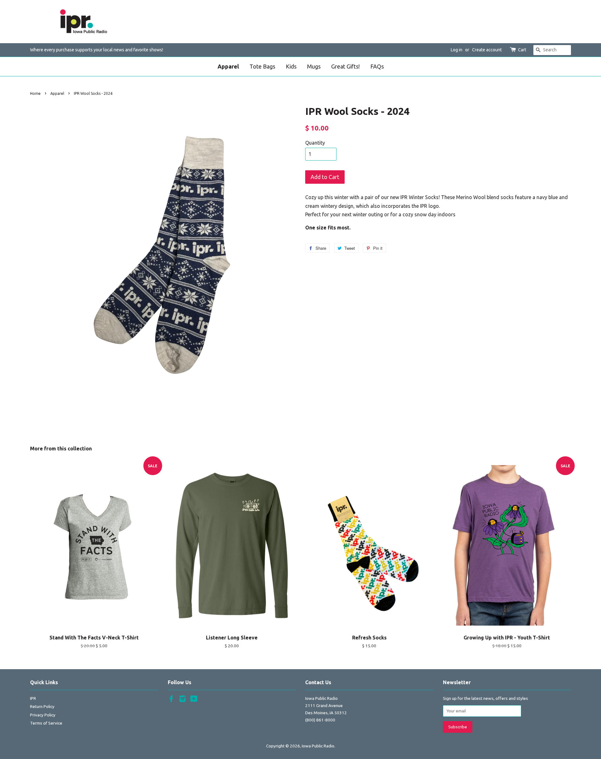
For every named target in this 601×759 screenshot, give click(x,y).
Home (35, 93)
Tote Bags (262, 66)
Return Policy (42, 706)
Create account (487, 49)
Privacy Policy (42, 714)
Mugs (314, 66)
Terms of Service (46, 723)
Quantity (315, 143)
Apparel (228, 66)
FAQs (377, 66)
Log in (456, 49)
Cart (522, 49)
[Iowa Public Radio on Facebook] (171, 699)
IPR (33, 698)
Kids (291, 66)
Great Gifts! (345, 66)
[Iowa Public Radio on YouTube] (194, 699)
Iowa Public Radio (318, 745)
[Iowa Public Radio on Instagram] (182, 699)
